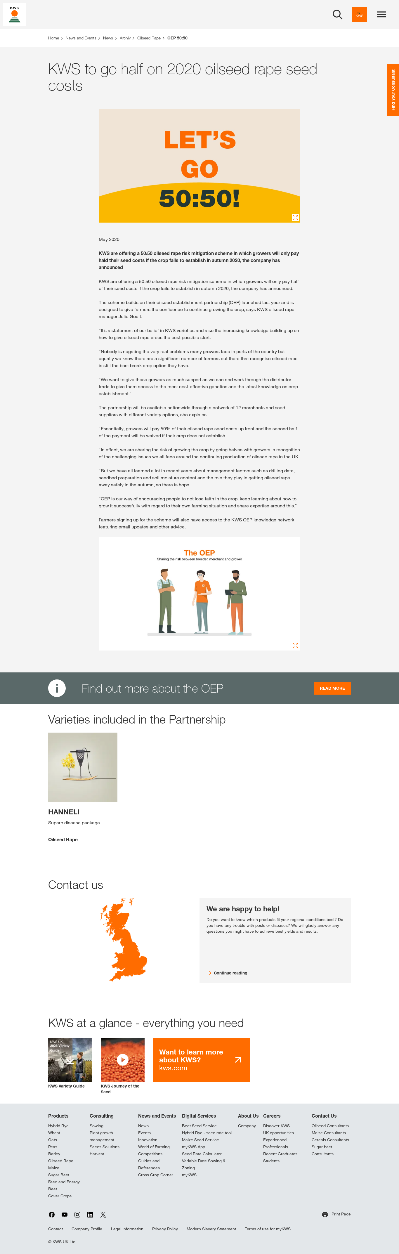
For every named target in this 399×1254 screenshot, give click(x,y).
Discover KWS (276, 1125)
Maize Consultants (329, 1132)
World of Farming (154, 1146)
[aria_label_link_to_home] (14, 14)
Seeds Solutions (104, 1146)
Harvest (97, 1153)
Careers (272, 1116)
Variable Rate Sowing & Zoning (203, 1164)
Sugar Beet (58, 1174)
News (143, 1125)
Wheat (54, 1132)
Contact (55, 1229)
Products (58, 1116)
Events (144, 1132)
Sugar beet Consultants (323, 1150)
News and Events (157, 1116)
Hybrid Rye (58, 1125)
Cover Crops (60, 1196)
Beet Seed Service (199, 1125)
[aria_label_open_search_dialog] (338, 14)
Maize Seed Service (200, 1139)
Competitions (150, 1153)
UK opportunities (278, 1132)
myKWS (189, 1174)
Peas (52, 1146)
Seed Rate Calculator (202, 1153)
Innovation (147, 1139)
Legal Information (127, 1229)
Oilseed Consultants (330, 1125)
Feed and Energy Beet (64, 1185)
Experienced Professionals (275, 1143)
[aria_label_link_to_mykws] (359, 14)
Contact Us (324, 1116)
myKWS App (193, 1146)
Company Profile (87, 1229)
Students (271, 1160)
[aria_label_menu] (381, 14)
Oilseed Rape (60, 1160)
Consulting (102, 1116)
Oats (52, 1139)
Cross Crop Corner (155, 1174)
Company (247, 1125)
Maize (53, 1167)
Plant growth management (102, 1136)
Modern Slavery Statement (211, 1229)
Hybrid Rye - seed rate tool (207, 1132)
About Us (248, 1116)
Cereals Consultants (330, 1139)
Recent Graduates (280, 1153)
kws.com (191, 1060)
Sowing (96, 1125)
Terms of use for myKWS (268, 1229)
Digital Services (199, 1116)
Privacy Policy (165, 1229)
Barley (54, 1153)
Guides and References (149, 1164)
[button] (123, 1066)
